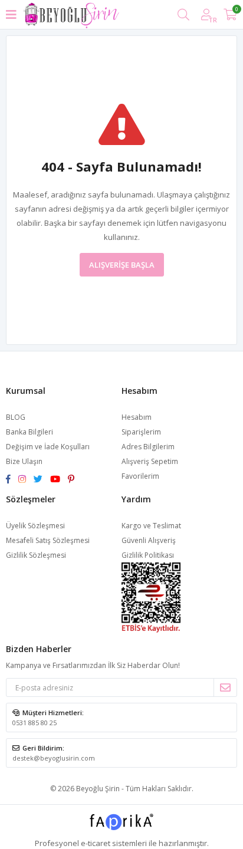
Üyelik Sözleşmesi (35, 526)
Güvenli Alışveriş (148, 540)
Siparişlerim (141, 432)
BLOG (15, 417)
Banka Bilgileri (29, 432)
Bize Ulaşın (24, 461)
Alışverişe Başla (122, 264)
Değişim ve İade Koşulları (48, 447)
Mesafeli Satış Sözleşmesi (48, 540)
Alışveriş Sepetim (149, 461)
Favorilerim (140, 476)
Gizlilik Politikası (147, 555)
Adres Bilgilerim (148, 447)
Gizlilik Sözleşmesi (36, 555)
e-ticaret (95, 843)
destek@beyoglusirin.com (53, 757)
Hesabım (136, 417)
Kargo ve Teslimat (151, 526)
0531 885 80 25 (34, 722)
